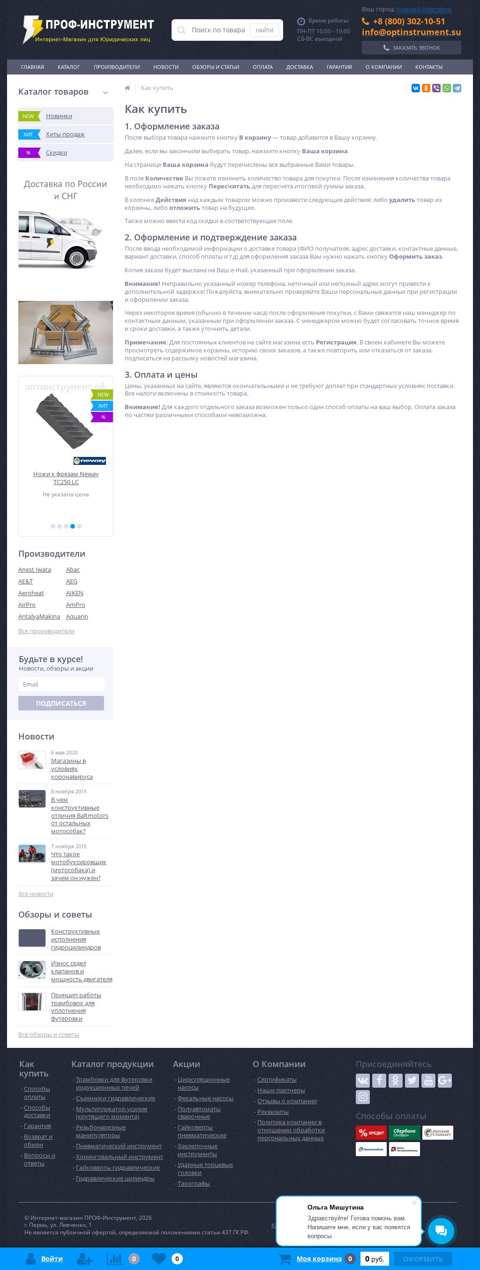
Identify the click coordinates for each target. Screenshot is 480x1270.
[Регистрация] (85, 1259)
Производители (117, 66)
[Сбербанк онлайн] (404, 1133)
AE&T (25, 581)
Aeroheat (31, 593)
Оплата (263, 66)
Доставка (299, 66)
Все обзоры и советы (48, 1034)
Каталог (69, 66)
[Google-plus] (445, 1081)
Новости (166, 66)
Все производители (46, 631)
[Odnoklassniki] (396, 1081)
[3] (66, 526)
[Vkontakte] (363, 1081)
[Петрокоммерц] (404, 1149)
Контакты (428, 66)
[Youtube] (428, 1081)
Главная (32, 66)
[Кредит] (371, 1133)
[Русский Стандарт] (437, 1133)
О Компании (384, 66)
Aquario (77, 616)
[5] (79, 526)
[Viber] (436, 88)
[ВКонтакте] (416, 88)
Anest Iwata (34, 569)
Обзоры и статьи (215, 66)
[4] (72, 526)
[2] (59, 526)
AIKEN (74, 593)
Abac (73, 569)
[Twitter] (412, 1081)
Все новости (35, 894)
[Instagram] (363, 1097)
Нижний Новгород (423, 9)
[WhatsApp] (446, 88)
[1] (53, 526)
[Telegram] (457, 88)
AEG (71, 581)
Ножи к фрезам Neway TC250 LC (66, 478)
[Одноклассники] (426, 88)
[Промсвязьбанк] (371, 1149)
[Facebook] (379, 1081)
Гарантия (339, 66)
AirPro (27, 604)
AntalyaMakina (39, 616)
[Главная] (127, 87)
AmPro (75, 604)
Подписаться (61, 703)
